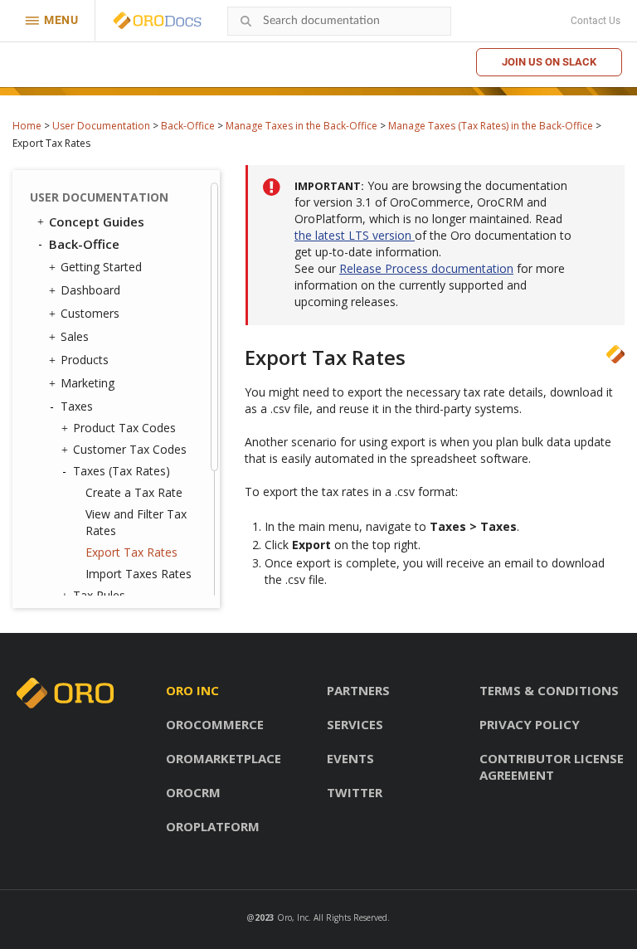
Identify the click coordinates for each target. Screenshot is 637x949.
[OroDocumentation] (183, 21)
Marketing (87, 383)
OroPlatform (213, 826)
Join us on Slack (549, 62)
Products (85, 359)
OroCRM (193, 792)
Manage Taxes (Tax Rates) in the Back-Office (490, 126)
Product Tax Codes (124, 428)
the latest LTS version (354, 235)
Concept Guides (96, 221)
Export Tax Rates (131, 552)
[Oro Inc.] (138, 21)
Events (350, 758)
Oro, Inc (293, 917)
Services (355, 724)
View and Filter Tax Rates (136, 522)
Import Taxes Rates (138, 574)
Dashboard (90, 290)
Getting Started (101, 267)
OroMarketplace (223, 758)
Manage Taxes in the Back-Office (301, 126)
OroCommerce (215, 724)
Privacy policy (529, 724)
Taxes (77, 406)
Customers (90, 313)
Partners (358, 690)
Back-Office (188, 126)
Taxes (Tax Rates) (121, 471)
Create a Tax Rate (133, 492)
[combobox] (339, 21)
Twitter (354, 792)
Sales (75, 336)
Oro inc (192, 690)
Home (26, 126)
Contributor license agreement (551, 766)
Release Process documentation (426, 268)
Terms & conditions (549, 690)
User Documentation (101, 126)
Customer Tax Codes (130, 449)
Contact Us (595, 21)
